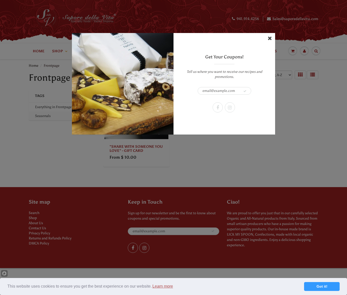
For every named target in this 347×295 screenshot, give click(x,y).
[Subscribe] (245, 91)
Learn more (162, 286)
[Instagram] (230, 107)
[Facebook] (218, 107)
